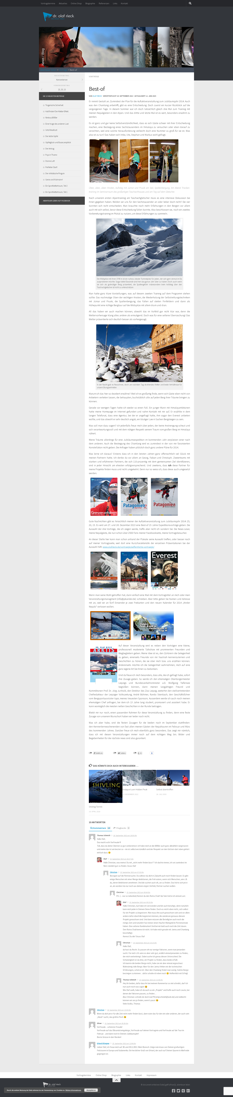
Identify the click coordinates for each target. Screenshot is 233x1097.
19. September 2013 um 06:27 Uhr (121, 859)
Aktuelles (63, 3)
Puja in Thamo (51, 155)
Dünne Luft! (50, 161)
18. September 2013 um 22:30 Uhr (119, 1010)
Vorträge (63, 69)
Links (115, 3)
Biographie (90, 3)
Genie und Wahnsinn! (54, 179)
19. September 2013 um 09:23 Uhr (141, 902)
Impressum (151, 1075)
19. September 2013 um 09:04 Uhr (138, 892)
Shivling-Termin (95, 806)
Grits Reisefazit (51, 130)
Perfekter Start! (51, 167)
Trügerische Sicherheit (54, 105)
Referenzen (104, 3)
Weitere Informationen (73, 1090)
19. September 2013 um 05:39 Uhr (116, 1023)
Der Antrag (49, 148)
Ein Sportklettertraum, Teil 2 (56, 186)
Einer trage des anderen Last (56, 124)
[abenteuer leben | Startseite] (59, 17)
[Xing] (183, 1091)
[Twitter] (178, 1091)
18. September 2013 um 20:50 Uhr (125, 835)
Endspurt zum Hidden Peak (135, 789)
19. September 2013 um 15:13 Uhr (145, 943)
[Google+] (188, 1091)
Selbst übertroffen (164, 789)
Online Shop (76, 3)
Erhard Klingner (103, 1043)
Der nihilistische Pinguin (55, 173)
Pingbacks (122, 828)
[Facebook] (173, 1091)
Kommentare (101, 828)
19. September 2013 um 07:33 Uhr (132, 872)
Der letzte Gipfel (51, 136)
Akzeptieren (91, 1090)
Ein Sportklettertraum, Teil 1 (56, 192)
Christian (113, 872)
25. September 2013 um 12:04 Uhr (124, 1043)
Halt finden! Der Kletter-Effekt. (57, 111)
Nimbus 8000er (51, 117)
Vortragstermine (48, 3)
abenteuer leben (48, 69)
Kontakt (124, 3)
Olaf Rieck (97, 96)
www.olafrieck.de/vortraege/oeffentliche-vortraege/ (128, 546)
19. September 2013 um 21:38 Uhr (151, 980)
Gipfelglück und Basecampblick (58, 142)
